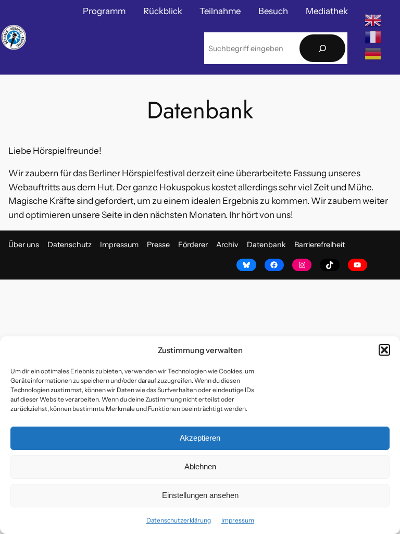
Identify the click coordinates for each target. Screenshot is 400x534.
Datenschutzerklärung (178, 520)
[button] (384, 350)
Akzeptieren (200, 437)
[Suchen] (322, 48)
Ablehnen (200, 466)
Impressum (237, 520)
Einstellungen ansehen (200, 495)
